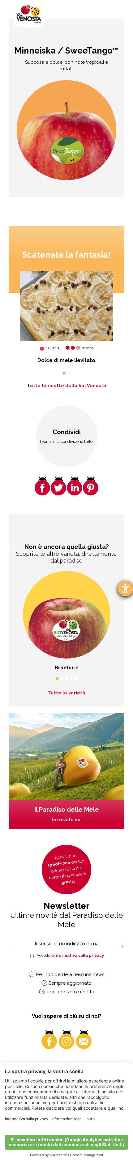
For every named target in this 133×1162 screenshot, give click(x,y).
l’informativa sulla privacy (77, 955)
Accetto (70, 955)
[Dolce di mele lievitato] (66, 306)
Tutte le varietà (66, 693)
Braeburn (67, 668)
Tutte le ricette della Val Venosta (66, 385)
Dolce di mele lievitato (66, 360)
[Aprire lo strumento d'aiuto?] (125, 588)
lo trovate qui (67, 819)
